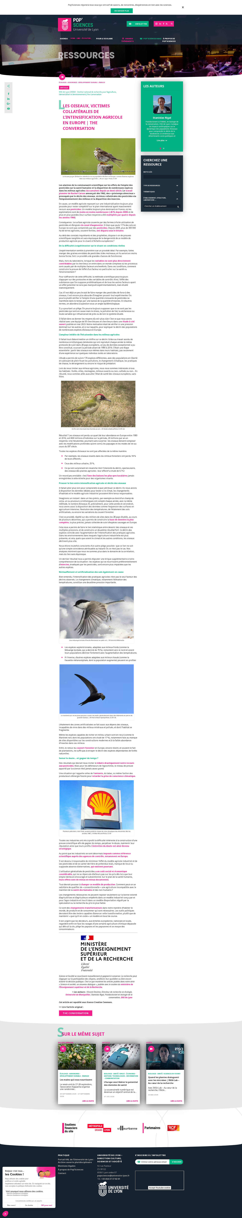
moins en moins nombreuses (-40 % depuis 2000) (103, 212)
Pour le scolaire (104, 38)
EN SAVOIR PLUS (121, 11)
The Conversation (75, 1013)
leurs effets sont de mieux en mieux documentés (84, 879)
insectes (64, 564)
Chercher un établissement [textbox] (155, 206)
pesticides (76, 209)
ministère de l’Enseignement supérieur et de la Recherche (96, 985)
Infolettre (141, 24)
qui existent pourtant (102, 866)
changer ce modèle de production (98, 884)
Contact (62, 1173)
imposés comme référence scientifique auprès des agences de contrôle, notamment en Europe (95, 855)
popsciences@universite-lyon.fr (113, 1175)
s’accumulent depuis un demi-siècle (104, 190)
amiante (98, 773)
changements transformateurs (86, 907)
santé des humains (82, 890)
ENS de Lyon (126, 997)
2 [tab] (163, 148)
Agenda (64, 38)
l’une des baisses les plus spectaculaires (107, 475)
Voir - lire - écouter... (81, 38)
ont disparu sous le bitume (110, 230)
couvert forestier (85, 748)
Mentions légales (66, 1166)
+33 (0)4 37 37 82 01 (110, 1178)
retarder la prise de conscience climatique (113, 776)
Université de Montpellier (78, 994)
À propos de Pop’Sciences (169, 40)
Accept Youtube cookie (159, 1187)
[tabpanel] (161, 119)
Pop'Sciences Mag (152, 38)
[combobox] (161, 206)
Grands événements (128, 40)
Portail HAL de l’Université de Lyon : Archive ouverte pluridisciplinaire (76, 1161)
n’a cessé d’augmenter (92, 225)
